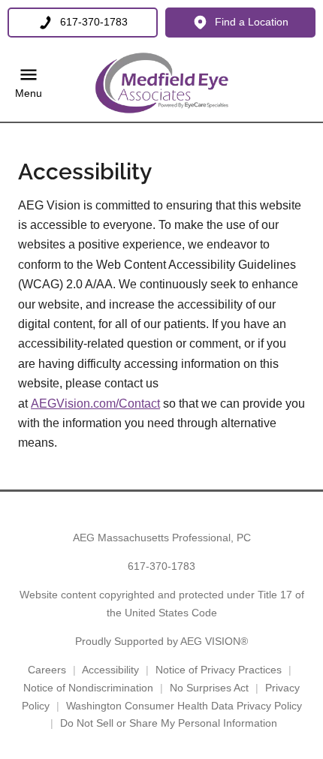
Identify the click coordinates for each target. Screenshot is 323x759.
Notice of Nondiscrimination (88, 688)
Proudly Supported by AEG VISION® (161, 641)
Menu (28, 93)
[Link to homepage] (161, 83)
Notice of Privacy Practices (218, 670)
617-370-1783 (161, 566)
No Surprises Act (209, 688)
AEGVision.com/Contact (95, 403)
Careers (47, 670)
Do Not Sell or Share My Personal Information (168, 723)
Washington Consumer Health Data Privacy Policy (184, 706)
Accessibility (110, 670)
